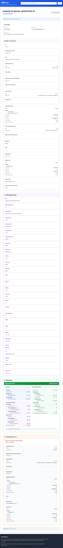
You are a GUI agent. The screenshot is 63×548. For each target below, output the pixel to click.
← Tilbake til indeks (55, 12)
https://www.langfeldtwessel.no (12, 19)
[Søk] (55, 3)
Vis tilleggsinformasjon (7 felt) (13, 429)
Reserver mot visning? (10, 528)
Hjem (60, 3)
